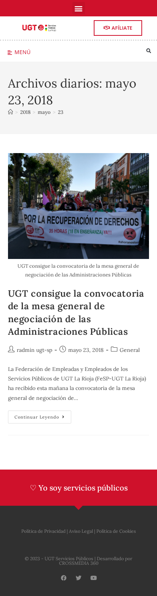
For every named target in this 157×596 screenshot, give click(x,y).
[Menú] (9, 52)
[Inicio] (10, 112)
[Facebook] (64, 578)
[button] (78, 8)
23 (60, 112)
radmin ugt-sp (34, 350)
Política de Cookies (116, 531)
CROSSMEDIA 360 (78, 563)
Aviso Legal (81, 531)
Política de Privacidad (43, 531)
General (130, 350)
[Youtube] (93, 578)
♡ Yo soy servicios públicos (79, 487)
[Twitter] (79, 578)
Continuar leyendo (42, 415)
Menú (22, 52)
